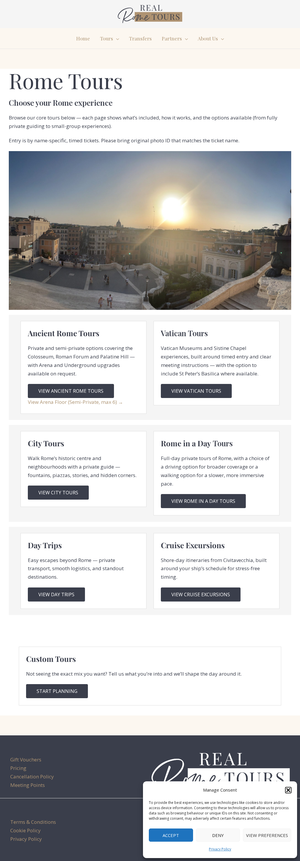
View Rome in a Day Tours (203, 501)
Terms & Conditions (33, 822)
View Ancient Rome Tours (70, 391)
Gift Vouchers (25, 759)
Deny (218, 835)
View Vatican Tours (196, 391)
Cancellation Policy (32, 776)
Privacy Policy (220, 849)
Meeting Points (27, 785)
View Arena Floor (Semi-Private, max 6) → (75, 402)
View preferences (267, 835)
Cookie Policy (25, 830)
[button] (288, 790)
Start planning (57, 691)
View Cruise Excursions (200, 594)
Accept (171, 835)
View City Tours (58, 492)
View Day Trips (56, 594)
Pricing (18, 768)
